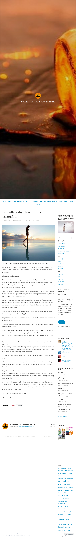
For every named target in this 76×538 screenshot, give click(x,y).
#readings (66, 490)
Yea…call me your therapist (65, 383)
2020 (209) (61, 281)
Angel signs (61, 514)
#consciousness (63, 473)
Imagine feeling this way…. (65, 404)
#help (64, 476)
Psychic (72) (61, 248)
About (9, 201)
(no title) (60, 372)
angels (69, 511)
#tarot (59, 499)
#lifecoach (70, 478)
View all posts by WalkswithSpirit (26, 426)
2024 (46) (60, 274)
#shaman (66, 492)
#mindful (70, 484)
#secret (59, 492)
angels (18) (60, 266)
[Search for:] (64, 238)
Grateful (61, 522)
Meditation (60, 530)
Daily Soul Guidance (18, 201)
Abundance (61, 508)
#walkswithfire (61, 501)
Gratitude (66, 522)
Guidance (61, 524)
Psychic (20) (61, 264)
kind (71, 524)
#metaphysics (63, 484)
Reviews (71, 201)
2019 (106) (60, 284)
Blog (65, 201)
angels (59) (61, 253)
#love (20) (60, 261)
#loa (63, 481)
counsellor (62, 519)
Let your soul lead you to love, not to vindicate (67, 361)
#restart (72, 490)
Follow (61, 322)
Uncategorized (18, 220)
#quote (60, 490)
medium (66, 530)
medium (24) (61, 259)
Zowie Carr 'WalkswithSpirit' (38, 101)
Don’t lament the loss (64, 409)
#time (61, 499)
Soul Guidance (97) (62, 246)
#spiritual (67, 495)
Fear (59, 522)
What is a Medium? (67, 352)
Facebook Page (62, 417)
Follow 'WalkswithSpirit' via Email (65, 300)
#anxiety (65, 468)
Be (70, 514)
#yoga (66, 501)
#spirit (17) (60, 269)
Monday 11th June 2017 (48, 436)
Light (65, 527)
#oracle (60, 487)
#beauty (69, 468)
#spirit (60, 495)
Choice (63, 516)
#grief (70, 473)
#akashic (60, 468)
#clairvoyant (62, 471)
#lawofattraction (62, 478)
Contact (38, 204)
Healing (68, 524)
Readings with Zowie (32, 201)
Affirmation (67, 508)
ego (67, 519)
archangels (66, 514)
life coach (61, 527)
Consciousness (69, 517)
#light (59, 481)
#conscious (69, 471)
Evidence (71, 519)
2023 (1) (60, 277)
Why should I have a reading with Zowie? (51, 201)
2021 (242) (60, 279)
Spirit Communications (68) (64, 251)
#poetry (70, 487)
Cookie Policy (30, 535)
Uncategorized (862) (63, 243)
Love (68, 527)
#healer (60, 476)
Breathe (60, 517)
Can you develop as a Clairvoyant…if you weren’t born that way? (18, 436)
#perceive (65, 487)
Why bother (61, 388)
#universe (66, 499)
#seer (63, 492)
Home (4, 201)
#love (66, 481)
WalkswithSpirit (7, 220)
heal (65, 524)
